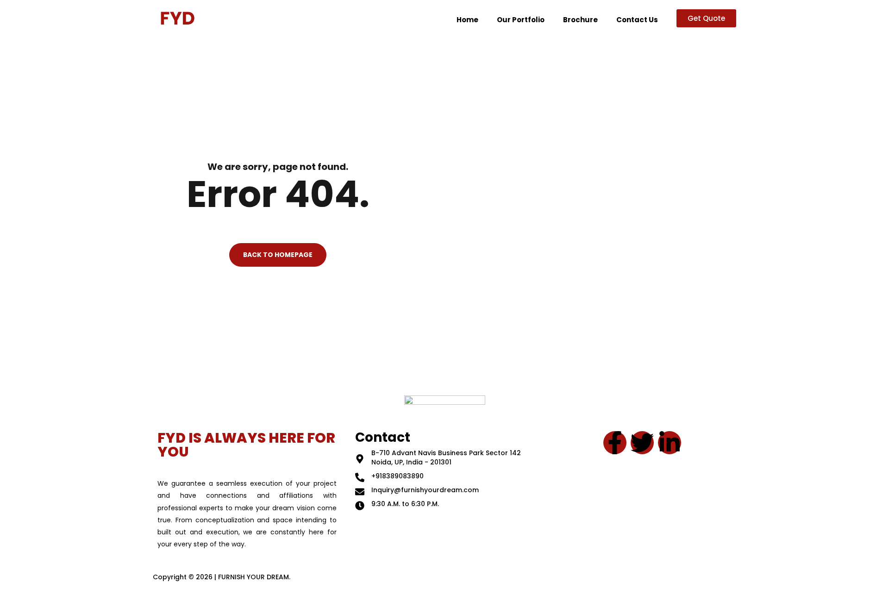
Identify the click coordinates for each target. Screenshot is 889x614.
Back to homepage (278, 255)
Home (467, 20)
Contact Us (637, 20)
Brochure (580, 20)
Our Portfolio (521, 20)
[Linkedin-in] (669, 442)
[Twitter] (642, 442)
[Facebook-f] (614, 442)
